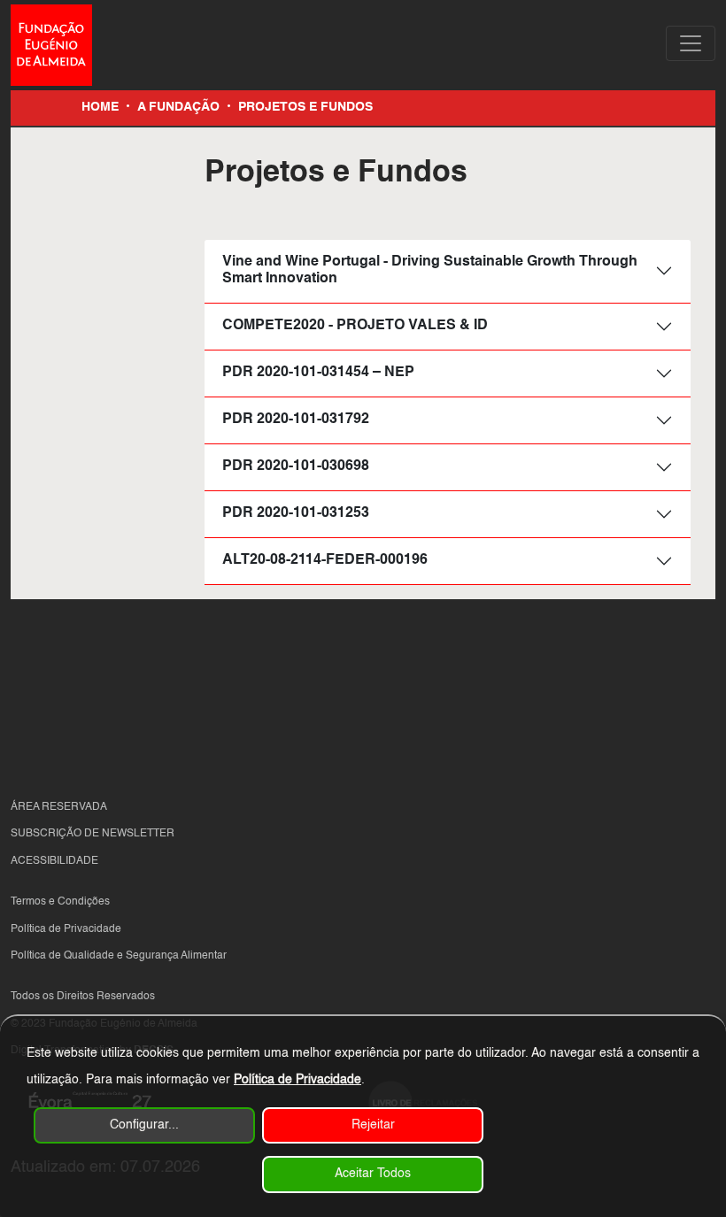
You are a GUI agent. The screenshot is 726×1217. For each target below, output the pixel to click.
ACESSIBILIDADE (54, 861)
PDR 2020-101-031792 (295, 419)
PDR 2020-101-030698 (295, 466)
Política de (37, 929)
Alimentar (204, 956)
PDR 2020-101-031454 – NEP (318, 373)
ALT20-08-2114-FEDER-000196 (325, 560)
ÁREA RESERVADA (59, 807)
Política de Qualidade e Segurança (96, 956)
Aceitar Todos (373, 1173)
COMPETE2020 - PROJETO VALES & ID (355, 326)
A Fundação (178, 107)
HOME (100, 107)
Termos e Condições (60, 902)
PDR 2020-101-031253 (295, 513)
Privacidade (92, 929)
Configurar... (144, 1125)
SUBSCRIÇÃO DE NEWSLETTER (92, 833)
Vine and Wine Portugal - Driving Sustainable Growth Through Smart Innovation (429, 270)
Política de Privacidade (297, 1080)
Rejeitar (373, 1125)
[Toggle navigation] (690, 43)
